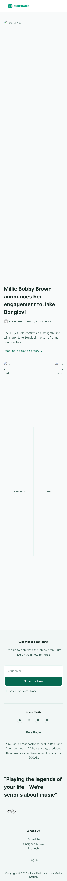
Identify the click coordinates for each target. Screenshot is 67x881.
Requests (34, 848)
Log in (34, 860)
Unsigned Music (33, 844)
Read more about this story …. (23, 351)
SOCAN (33, 757)
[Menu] (61, 6)
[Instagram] (47, 720)
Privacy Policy (29, 691)
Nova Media (55, 873)
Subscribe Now (33, 681)
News (48, 321)
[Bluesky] (38, 720)
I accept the (22, 691)
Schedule (34, 839)
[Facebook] (20, 720)
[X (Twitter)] (29, 720)
